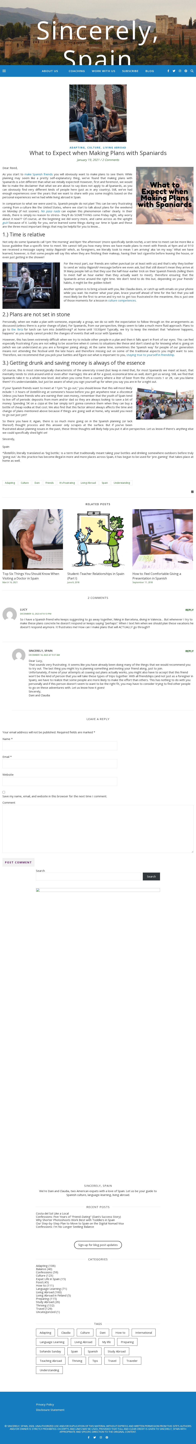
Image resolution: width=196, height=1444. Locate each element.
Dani (37, 482)
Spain (105, 482)
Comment (8, 802)
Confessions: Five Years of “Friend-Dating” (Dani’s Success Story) (78, 1217)
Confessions (44, 1272)
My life (106, 1342)
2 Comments (110, 160)
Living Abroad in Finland (51, 1295)
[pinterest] (186, 71)
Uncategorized (46, 1312)
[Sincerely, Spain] (98, 32)
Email (7, 757)
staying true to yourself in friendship (150, 355)
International (143, 1332)
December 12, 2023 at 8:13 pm (35, 613)
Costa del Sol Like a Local (52, 1213)
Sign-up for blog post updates (98, 1245)
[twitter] (174, 71)
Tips (95, 1361)
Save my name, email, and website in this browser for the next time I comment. (54, 796)
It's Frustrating (67, 482)
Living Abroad (114, 147)
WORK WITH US (103, 71)
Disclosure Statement (50, 1410)
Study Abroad (45, 1302)
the (17, 329)
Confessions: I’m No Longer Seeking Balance (65, 1226)
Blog (149, 71)
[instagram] (180, 71)
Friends (50, 482)
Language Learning (48, 1289)
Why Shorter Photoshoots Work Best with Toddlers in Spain (75, 1220)
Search (40, 871)
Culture (94, 147)
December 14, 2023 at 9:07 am (44, 654)
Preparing (42, 1299)
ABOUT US (50, 71)
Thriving (41, 1305)
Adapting (77, 147)
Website (8, 774)
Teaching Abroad (51, 1361)
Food (39, 1282)
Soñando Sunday (50, 1351)
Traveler (132, 1361)
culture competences (122, 300)
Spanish (93, 1351)
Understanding (122, 482)
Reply (189, 610)
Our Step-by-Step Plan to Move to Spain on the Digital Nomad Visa (80, 1223)
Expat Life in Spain (48, 1279)
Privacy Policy (45, 1404)
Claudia (65, 1332)
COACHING (77, 71)
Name (7, 739)
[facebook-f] (168, 71)
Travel (40, 1308)
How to (41, 1285)
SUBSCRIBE (130, 71)
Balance (41, 1269)
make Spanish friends (38, 174)
